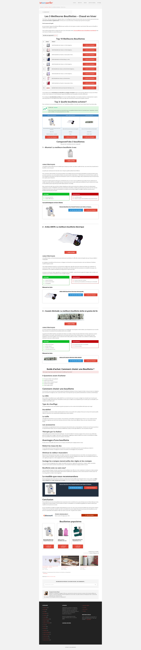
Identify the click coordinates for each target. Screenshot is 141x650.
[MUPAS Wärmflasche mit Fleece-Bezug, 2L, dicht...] (48, 59)
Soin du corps (52, 576)
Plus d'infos (89, 619)
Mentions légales (86, 605)
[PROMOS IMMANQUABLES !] (48, 515)
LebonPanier (46, 7)
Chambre (45, 615)
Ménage (44, 628)
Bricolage (45, 613)
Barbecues (45, 607)
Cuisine (44, 617)
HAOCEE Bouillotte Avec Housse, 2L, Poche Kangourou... (62, 45)
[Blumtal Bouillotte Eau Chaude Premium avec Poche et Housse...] (70, 157)
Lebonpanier (46, 3)
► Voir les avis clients (75, 210)
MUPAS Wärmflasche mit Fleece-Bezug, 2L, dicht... (61, 59)
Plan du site (85, 609)
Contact (84, 611)
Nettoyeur (45, 630)
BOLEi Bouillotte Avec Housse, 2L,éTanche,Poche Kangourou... (63, 68)
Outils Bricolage (46, 632)
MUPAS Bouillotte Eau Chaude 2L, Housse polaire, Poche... (62, 54)
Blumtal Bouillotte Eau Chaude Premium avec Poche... (48, 540)
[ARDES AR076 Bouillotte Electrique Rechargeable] (70, 248)
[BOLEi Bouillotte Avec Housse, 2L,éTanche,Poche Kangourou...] (48, 69)
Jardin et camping (46, 622)
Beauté (44, 609)
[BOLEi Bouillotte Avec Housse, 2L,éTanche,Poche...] (48, 78)
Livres (44, 624)
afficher (55, 35)
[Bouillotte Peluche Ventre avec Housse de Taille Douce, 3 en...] (48, 88)
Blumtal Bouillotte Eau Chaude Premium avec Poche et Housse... (76, 206)
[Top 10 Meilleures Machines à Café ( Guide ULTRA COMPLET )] (70, 561)
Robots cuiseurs (46, 634)
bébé (44, 611)
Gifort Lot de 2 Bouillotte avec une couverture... (62, 540)
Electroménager (46, 619)
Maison (50, 7)
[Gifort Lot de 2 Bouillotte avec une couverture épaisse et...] (63, 532)
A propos (84, 607)
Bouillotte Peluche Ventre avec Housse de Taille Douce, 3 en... (63, 87)
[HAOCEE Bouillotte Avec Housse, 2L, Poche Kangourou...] (48, 45)
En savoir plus (45, 573)
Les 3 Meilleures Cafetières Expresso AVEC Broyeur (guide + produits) (50, 567)
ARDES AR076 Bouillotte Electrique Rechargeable (72, 291)
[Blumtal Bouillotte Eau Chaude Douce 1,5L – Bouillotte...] (78, 532)
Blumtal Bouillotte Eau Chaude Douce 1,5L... (78, 540)
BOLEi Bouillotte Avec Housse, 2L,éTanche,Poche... (61, 78)
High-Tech (45, 620)
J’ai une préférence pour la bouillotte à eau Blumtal (85, 30)
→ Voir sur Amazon (89, 45)
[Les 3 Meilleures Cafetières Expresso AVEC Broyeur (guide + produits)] (51, 561)
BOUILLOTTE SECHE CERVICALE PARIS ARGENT (71, 357)
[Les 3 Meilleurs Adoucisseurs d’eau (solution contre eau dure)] (89, 561)
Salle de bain (45, 636)
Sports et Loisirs (46, 639)
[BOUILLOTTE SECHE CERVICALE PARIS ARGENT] (70, 320)
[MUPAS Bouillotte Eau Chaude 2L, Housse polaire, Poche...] (48, 54)
